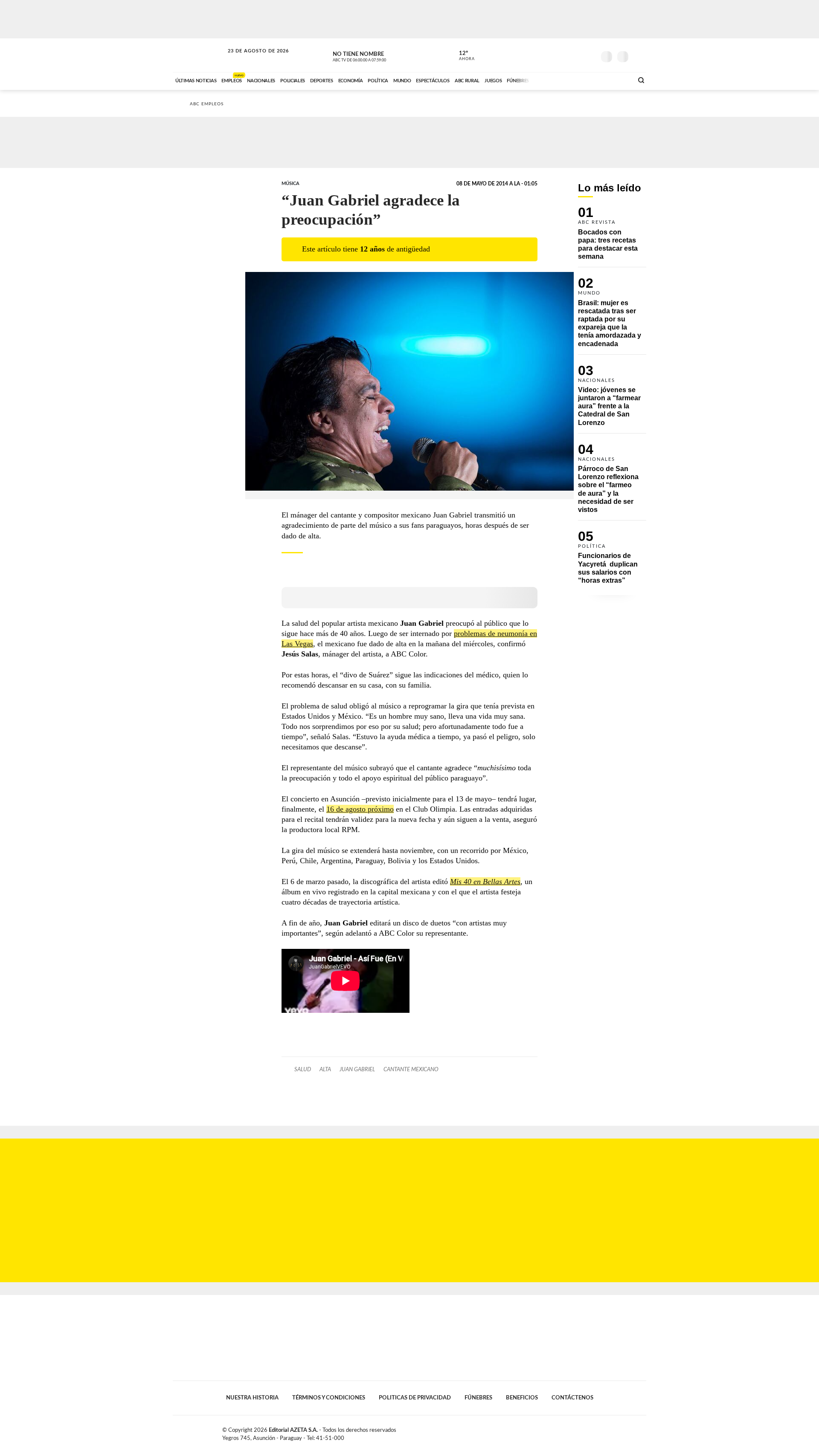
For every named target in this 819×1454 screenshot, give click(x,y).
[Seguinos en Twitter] (563, 55)
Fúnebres (478, 1397)
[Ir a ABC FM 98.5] (615, 79)
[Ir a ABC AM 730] (581, 79)
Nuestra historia (252, 1397)
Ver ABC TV (375, 55)
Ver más (612, 237)
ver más (462, 55)
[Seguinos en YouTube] (576, 55)
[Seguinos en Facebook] (551, 55)
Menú (638, 55)
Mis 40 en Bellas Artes (485, 881)
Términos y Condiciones (328, 1397)
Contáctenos (572, 1397)
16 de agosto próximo (360, 809)
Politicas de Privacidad (415, 1397)
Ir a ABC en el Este (250, 59)
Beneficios (522, 1397)
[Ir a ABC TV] (558, 79)
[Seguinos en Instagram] (589, 55)
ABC (199, 55)
